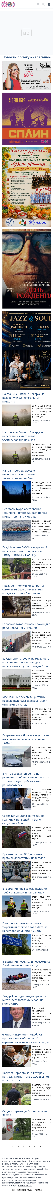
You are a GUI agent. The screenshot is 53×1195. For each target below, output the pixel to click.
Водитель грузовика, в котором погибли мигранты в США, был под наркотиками (25, 1076)
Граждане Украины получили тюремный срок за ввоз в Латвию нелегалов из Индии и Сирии (25, 927)
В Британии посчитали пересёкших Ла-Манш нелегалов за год (26, 963)
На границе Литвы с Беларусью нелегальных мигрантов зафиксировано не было (23, 436)
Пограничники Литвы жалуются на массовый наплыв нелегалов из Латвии (25, 739)
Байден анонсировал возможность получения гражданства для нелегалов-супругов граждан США (25, 662)
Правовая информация (21, 1189)
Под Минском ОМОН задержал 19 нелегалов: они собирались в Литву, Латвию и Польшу (24, 551)
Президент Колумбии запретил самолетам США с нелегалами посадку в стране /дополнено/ (23, 589)
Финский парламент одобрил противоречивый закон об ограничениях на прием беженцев (25, 1038)
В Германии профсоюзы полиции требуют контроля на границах (24, 890)
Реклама (38, 1189)
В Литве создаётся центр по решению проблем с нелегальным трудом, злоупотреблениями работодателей (25, 779)
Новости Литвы (25, 1185)
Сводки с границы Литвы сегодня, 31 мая (25, 1113)
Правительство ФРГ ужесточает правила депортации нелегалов (23, 856)
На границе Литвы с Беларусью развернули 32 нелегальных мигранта (23, 397)
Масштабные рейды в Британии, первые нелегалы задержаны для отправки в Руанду (24, 700)
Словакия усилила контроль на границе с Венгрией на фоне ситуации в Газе (23, 819)
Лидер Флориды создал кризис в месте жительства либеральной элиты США (24, 1000)
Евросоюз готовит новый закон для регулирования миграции (26, 626)
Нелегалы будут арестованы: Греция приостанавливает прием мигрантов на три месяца (24, 512)
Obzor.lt (32, 1161)
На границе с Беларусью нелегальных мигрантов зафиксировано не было (18, 474)
